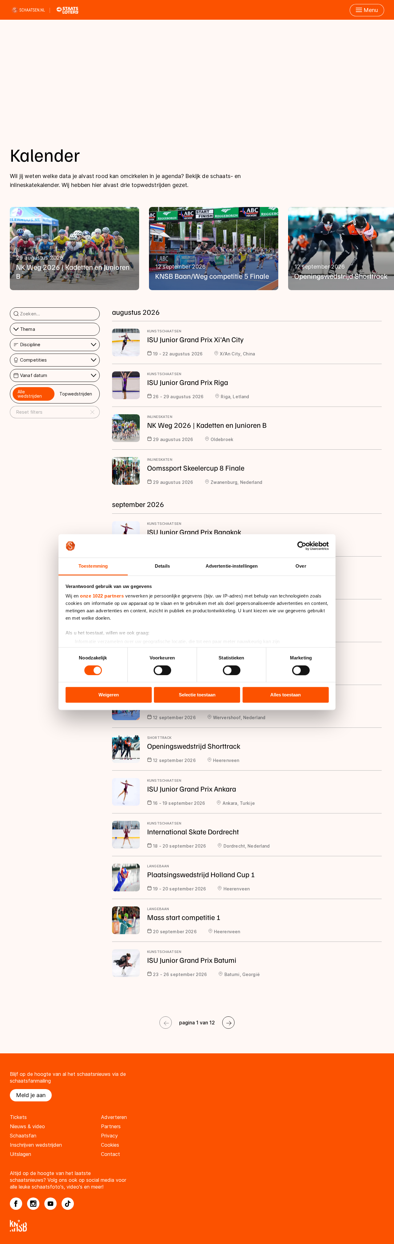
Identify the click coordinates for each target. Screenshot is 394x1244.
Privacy (109, 1136)
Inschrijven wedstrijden (36, 1145)
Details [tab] (162, 566)
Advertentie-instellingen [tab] (232, 566)
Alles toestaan (285, 695)
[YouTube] (50, 1203)
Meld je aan (31, 1095)
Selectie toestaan (197, 695)
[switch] (162, 670)
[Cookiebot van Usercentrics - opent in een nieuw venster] (302, 545)
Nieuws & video (27, 1126)
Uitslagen (20, 1154)
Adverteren (114, 1117)
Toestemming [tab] (93, 566)
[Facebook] (16, 1203)
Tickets (18, 1117)
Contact (110, 1154)
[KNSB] (197, 1225)
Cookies (110, 1145)
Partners (111, 1126)
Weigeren (108, 695)
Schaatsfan (23, 1136)
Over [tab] (301, 566)
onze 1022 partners (102, 596)
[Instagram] (33, 1203)
